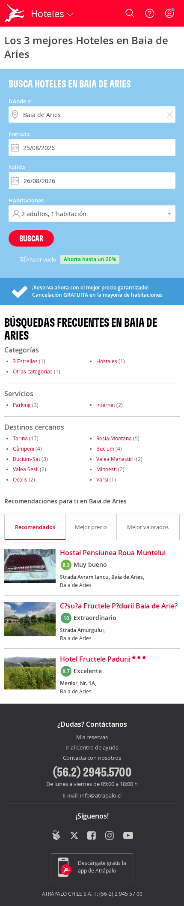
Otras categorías (33, 371)
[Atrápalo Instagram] (110, 836)
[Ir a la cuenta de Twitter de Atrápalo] (74, 836)
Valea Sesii (26, 469)
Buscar (31, 238)
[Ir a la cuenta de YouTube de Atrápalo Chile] (128, 836)
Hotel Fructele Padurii (95, 659)
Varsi (102, 479)
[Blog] (56, 835)
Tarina (20, 438)
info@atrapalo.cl (101, 795)
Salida (17, 167)
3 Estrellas (25, 361)
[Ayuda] (150, 13)
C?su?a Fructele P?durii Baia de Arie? (119, 606)
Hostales (106, 361)
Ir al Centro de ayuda (92, 747)
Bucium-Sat (26, 458)
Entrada (19, 134)
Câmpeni (23, 448)
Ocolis (20, 479)
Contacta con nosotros (92, 758)
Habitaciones (26, 200)
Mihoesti (106, 469)
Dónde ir (20, 101)
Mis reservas (92, 737)
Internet (105, 404)
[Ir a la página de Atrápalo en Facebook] (92, 836)
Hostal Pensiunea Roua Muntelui (113, 553)
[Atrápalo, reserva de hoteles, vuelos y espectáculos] (14, 13)
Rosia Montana (114, 438)
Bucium (105, 448)
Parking (22, 404)
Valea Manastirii (115, 458)
